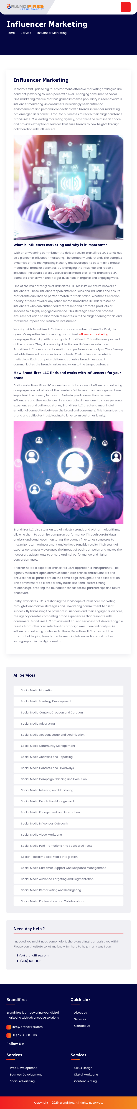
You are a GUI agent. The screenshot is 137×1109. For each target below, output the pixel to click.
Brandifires (66, 1103)
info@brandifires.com (32, 955)
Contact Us (82, 1026)
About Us (80, 1012)
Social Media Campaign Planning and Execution (54, 779)
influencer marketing (93, 334)
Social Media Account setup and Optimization (53, 735)
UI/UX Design (83, 1068)
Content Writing (85, 1081)
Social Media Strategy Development (46, 701)
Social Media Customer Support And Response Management (63, 868)
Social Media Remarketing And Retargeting (51, 890)
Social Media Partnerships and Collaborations (53, 901)
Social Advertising (22, 1081)
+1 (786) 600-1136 (28, 961)
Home (10, 33)
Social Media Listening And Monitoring (47, 790)
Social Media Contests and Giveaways (47, 768)
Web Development (23, 1068)
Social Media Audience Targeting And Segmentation (57, 879)
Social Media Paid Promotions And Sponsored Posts (56, 846)
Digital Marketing (86, 1074)
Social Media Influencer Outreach (44, 823)
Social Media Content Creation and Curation (52, 712)
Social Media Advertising (38, 724)
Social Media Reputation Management (47, 801)
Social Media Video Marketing (41, 835)
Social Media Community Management (48, 746)
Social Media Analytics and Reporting (47, 757)
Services (80, 1019)
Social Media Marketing (37, 690)
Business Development (26, 1074)
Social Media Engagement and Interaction (50, 812)
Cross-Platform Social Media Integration (49, 857)
